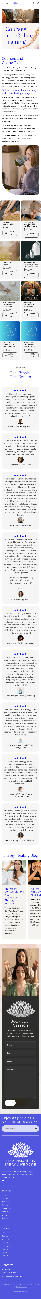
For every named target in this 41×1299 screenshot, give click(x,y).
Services (5, 1218)
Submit (10, 1103)
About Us (5, 1202)
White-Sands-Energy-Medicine (16, 1285)
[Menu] (2, 3)
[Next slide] (36, 899)
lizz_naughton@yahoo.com (12, 1276)
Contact (5, 1205)
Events (4, 1215)
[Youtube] (3, 1180)
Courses (5, 1198)
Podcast (5, 1211)
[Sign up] (36, 1128)
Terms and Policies (20, 1291)
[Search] (7, 3)
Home (4, 1195)
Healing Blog (6, 1208)
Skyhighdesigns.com (21, 1287)
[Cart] (38, 3)
